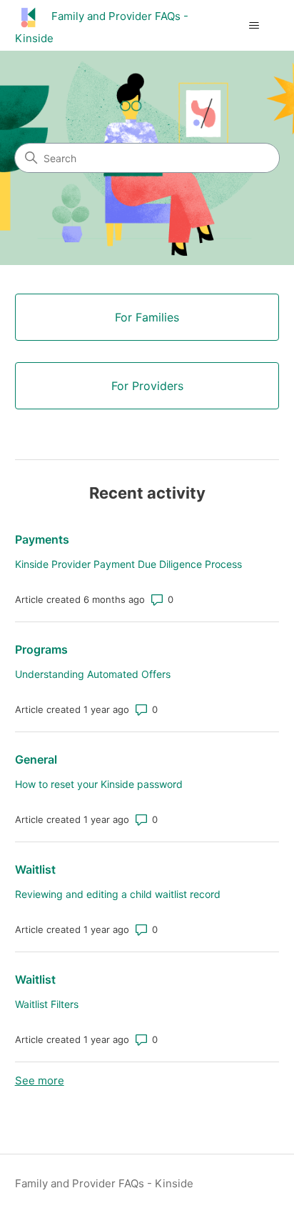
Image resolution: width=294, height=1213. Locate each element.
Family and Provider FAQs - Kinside (104, 1183)
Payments (42, 539)
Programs (41, 649)
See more (39, 1080)
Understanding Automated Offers (93, 674)
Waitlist (35, 869)
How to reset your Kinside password (99, 784)
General (36, 759)
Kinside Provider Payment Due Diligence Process (128, 564)
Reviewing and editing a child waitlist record (117, 894)
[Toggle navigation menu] (253, 25)
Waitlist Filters (46, 1004)
